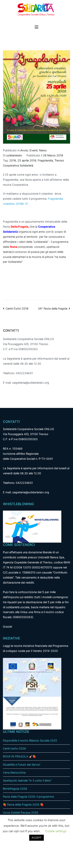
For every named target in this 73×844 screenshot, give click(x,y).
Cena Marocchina (14, 772)
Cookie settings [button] (55, 831)
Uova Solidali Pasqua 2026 (20, 812)
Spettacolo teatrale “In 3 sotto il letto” (27, 780)
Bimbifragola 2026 (15, 788)
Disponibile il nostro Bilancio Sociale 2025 (30, 740)
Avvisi (24, 150)
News (43, 150)
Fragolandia (45, 160)
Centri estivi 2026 (14, 748)
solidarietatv (14, 155)
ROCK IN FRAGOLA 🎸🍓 (19, 756)
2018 (12, 160)
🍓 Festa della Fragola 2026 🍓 (23, 804)
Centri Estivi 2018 (17, 308)
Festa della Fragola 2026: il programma (28, 796)
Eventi (34, 150)
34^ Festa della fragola (52, 308)
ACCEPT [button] (36, 837)
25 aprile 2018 (27, 160)
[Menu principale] (36, 28)
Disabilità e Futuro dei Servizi (21, 764)
